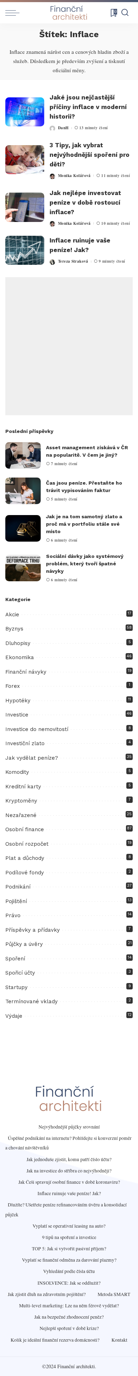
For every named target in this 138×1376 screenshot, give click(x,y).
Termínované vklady (31, 1001)
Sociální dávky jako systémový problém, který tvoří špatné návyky (84, 563)
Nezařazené (20, 815)
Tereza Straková (73, 261)
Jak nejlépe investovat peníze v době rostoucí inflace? (85, 202)
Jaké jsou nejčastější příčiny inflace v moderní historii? (88, 107)
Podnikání (17, 887)
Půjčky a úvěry (24, 944)
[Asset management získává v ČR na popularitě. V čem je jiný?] (23, 455)
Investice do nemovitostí (36, 729)
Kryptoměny (21, 801)
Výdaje (13, 1016)
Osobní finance (24, 829)
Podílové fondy (24, 872)
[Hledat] (125, 12)
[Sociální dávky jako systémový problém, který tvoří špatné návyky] (23, 568)
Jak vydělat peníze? (31, 758)
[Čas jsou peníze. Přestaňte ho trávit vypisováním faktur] (23, 491)
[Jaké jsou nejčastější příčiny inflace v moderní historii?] (24, 112)
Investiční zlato (25, 743)
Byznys (14, 629)
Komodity (17, 772)
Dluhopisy (17, 643)
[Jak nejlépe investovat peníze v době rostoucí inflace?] (24, 207)
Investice (16, 715)
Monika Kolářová (74, 175)
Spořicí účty (20, 973)
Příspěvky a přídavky (32, 930)
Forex (12, 686)
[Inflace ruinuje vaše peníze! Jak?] (24, 250)
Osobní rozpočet (26, 844)
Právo (13, 915)
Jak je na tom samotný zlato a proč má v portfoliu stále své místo (84, 524)
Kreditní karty (23, 786)
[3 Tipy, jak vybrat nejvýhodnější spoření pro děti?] (24, 160)
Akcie (12, 614)
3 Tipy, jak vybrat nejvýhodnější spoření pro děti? (90, 155)
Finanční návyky (25, 672)
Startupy (16, 987)
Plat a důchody (24, 858)
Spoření (15, 958)
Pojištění (16, 901)
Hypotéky (17, 700)
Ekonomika (19, 657)
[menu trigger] (14, 12)
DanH (63, 128)
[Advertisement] (69, 346)
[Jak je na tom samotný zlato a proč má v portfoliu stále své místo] (23, 528)
